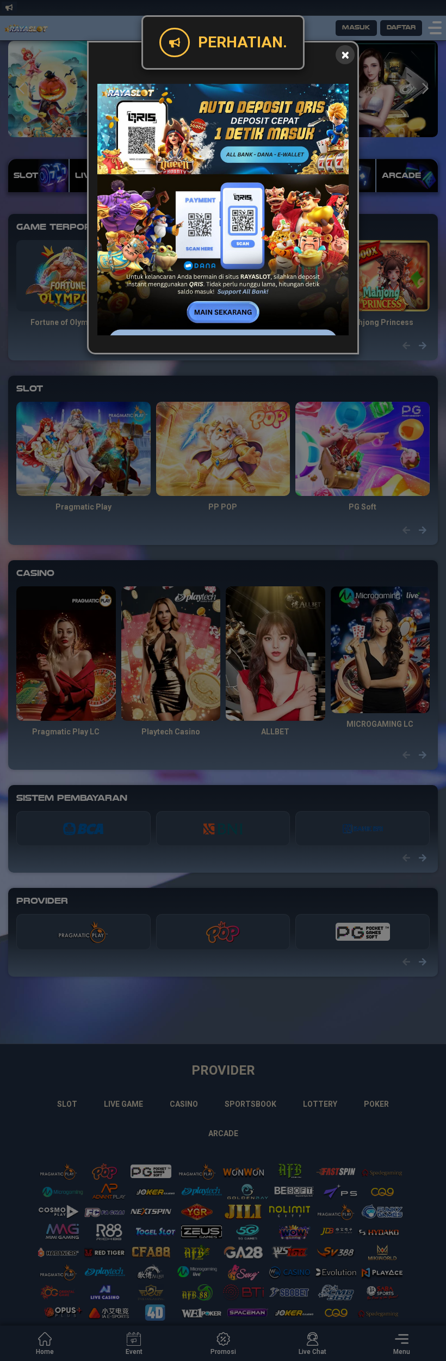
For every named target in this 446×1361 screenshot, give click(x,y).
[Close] (345, 54)
